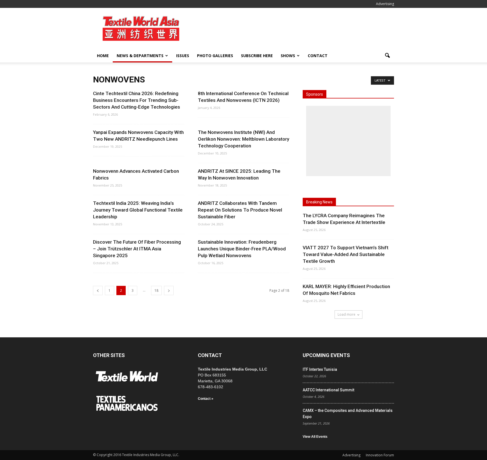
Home (103, 55)
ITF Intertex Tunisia (320, 369)
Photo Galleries (215, 55)
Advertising (385, 3)
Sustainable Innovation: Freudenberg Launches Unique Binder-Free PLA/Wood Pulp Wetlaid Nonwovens (242, 248)
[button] (387, 55)
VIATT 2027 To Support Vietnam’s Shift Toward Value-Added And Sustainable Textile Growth (345, 254)
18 (156, 290)
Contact (317, 55)
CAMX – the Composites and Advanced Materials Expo (348, 413)
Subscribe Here (257, 55)
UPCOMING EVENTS (326, 355)
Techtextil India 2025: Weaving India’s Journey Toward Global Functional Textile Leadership (138, 209)
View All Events (315, 437)
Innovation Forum (380, 455)
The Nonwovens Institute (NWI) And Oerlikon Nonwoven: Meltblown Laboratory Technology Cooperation (243, 139)
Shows (288, 55)
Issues (182, 55)
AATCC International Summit (328, 390)
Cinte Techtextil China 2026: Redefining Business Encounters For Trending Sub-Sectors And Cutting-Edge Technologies (136, 100)
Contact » (205, 399)
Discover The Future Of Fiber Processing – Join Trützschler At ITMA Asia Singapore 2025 (137, 248)
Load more (346, 314)
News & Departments (140, 55)
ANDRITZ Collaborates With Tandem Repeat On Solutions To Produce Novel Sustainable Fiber (240, 209)
